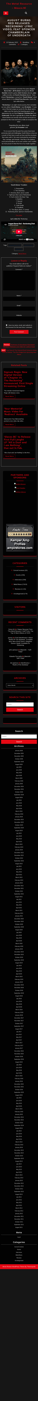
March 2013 (19, 1175)
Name (19, 295)
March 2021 (19, 910)
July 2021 (19, 899)
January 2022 (19, 883)
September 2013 (19, 1158)
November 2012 (19, 1186)
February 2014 (19, 1144)
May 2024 (19, 805)
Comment (19, 269)
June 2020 (19, 935)
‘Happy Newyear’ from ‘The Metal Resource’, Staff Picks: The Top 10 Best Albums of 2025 (20, 631)
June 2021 (19, 902)
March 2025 (19, 778)
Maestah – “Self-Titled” (23, 657)
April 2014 (19, 1139)
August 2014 (19, 1128)
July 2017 (19, 1031)
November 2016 (19, 1053)
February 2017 (19, 1045)
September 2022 (19, 861)
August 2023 (19, 830)
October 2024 (19, 792)
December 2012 (19, 1183)
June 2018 (19, 1001)
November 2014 (19, 1120)
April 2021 (19, 907)
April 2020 (19, 941)
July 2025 (19, 767)
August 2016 (19, 1062)
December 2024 (19, 786)
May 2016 (19, 1070)
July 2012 (19, 1197)
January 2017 (19, 1048)
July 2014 (19, 1131)
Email (19, 305)
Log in (19, 1237)
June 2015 (19, 1100)
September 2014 (19, 1125)
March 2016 (19, 1075)
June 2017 (19, 1034)
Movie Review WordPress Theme (13, 1267)
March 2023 (19, 844)
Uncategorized (18, 594)
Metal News (22, 253)
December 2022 (19, 852)
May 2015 (19, 1103)
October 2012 (19, 1189)
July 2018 (19, 998)
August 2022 (19, 863)
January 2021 (19, 916)
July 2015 (19, 1098)
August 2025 (19, 764)
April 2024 (19, 808)
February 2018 (19, 1012)
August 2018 (19, 996)
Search (20, 710)
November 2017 (19, 1020)
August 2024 (19, 797)
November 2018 (19, 987)
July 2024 (19, 800)
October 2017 (19, 1023)
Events (18, 575)
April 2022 (19, 874)
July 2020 (19, 932)
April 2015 (19, 1106)
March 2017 (19, 1042)
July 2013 (19, 1164)
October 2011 (19, 1222)
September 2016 (19, 1059)
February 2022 (19, 880)
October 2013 (19, 1155)
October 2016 (19, 1056)
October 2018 (19, 990)
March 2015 (19, 1109)
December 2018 (19, 985)
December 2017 (19, 1018)
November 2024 (19, 789)
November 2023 (19, 822)
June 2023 (19, 836)
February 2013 (19, 1177)
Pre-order (19, 215)
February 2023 (19, 847)
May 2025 (19, 772)
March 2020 (19, 943)
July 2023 (19, 833)
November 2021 (19, 888)
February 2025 (19, 781)
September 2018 (19, 993)
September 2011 (19, 1224)
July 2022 (19, 866)
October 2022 (19, 858)
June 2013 (19, 1166)
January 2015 (19, 1114)
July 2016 (19, 1064)
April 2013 (19, 1172)
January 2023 (19, 850)
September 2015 (19, 1092)
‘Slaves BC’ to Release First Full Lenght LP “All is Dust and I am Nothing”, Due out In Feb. (17, 442)
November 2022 (19, 855)
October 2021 (19, 891)
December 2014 (19, 1117)
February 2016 (19, 1078)
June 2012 (19, 1200)
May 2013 (19, 1169)
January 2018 (19, 1015)
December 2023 (19, 819)
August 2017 (19, 1029)
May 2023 (19, 838)
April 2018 (19, 1007)
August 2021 (19, 896)
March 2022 (19, 877)
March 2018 (19, 1009)
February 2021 (19, 913)
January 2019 (19, 982)
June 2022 (19, 869)
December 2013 (19, 1150)
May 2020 (19, 938)
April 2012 (19, 1205)
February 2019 (19, 979)
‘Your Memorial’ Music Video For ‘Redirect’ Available (16, 411)
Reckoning (18, 249)
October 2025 (19, 759)
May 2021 (19, 905)
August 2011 (19, 1227)
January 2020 (19, 949)
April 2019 (19, 974)
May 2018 (19, 1004)
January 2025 (19, 783)
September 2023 (19, 827)
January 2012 (19, 1213)
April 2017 (19, 1040)
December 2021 (19, 885)
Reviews (18, 589)
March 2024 (19, 811)
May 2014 (19, 1136)
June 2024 (19, 803)
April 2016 (19, 1073)
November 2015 (19, 1087)
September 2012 (19, 1191)
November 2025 (19, 756)
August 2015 (19, 1095)
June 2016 (19, 1067)
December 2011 (19, 1216)
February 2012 (19, 1211)
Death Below (28, 245)
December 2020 (19, 918)
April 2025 (19, 775)
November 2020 (19, 921)
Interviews (18, 580)
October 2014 (19, 1122)
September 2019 (19, 960)
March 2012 (19, 1208)
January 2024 (19, 816)
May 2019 (19, 971)
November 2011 (19, 1219)
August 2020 (19, 929)
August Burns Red (15, 245)
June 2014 (19, 1133)
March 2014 (19, 1142)
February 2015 (19, 1111)
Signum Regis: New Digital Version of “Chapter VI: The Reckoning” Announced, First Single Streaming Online (18, 379)
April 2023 (19, 841)
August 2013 (19, 1161)
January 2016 (19, 1081)
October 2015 (19, 1089)
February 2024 (19, 814)
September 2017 (19, 1026)
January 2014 (19, 1147)
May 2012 (19, 1202)
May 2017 (19, 1037)
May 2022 (19, 872)
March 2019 (19, 976)
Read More (9, 396)
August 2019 (19, 963)
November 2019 (19, 954)
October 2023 (19, 825)
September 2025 (19, 761)
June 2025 (19, 770)
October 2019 (19, 957)
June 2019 (19, 968)
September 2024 (19, 794)
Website (19, 315)
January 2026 (19, 750)
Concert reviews (18, 570)
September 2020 (19, 927)
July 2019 (19, 965)
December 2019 (19, 952)
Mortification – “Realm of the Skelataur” (21, 664)
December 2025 (19, 753)
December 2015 (19, 1084)
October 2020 (19, 924)
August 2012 (19, 1194)
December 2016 (19, 1051)
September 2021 (19, 894)
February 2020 (19, 946)
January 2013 (19, 1180)
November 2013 (19, 1153)
